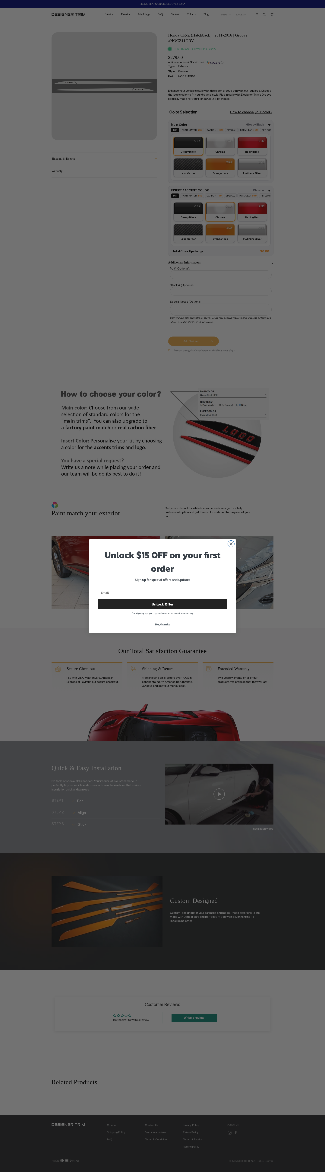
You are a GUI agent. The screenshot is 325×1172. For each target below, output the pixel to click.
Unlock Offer (163, 604)
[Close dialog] (231, 544)
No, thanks (162, 624)
